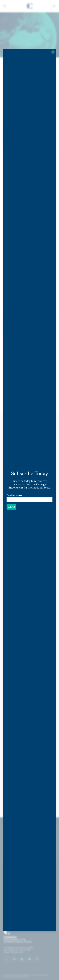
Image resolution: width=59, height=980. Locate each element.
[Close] (53, 52)
